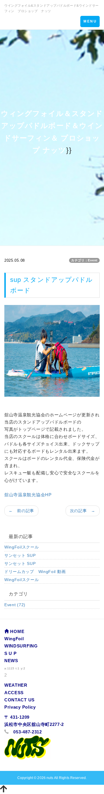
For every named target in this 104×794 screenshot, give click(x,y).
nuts (50, 778)
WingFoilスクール (21, 547)
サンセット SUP (20, 555)
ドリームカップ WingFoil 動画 (35, 571)
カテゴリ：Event (84, 260)
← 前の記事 (21, 510)
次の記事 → (82, 510)
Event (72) (14, 604)
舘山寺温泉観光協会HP (28, 494)
